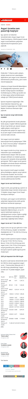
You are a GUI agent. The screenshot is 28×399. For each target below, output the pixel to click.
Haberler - (3, 24)
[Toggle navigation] (25, 20)
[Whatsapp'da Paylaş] (7, 68)
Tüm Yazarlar (4, 360)
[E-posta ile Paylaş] (10, 68)
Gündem (8, 24)
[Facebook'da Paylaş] (4, 68)
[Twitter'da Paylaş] (1, 68)
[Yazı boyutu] (26, 68)
